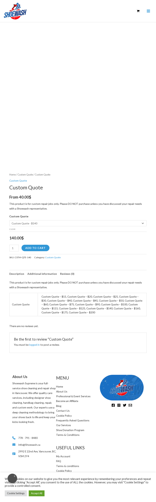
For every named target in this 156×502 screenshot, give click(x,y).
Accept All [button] (36, 493)
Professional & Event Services (73, 396)
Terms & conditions (67, 466)
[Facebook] (113, 405)
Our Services (63, 425)
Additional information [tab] (42, 273)
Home (12, 174)
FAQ (58, 461)
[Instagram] (119, 405)
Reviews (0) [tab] (67, 273)
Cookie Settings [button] (16, 493)
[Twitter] (124, 405)
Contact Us (63, 410)
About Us (61, 391)
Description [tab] (16, 273)
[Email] (130, 405)
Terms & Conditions (68, 434)
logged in (34, 344)
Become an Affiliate (67, 401)
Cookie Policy (64, 415)
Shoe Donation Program (70, 430)
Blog (58, 405)
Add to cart (35, 247)
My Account (63, 456)
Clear (12, 229)
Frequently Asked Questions (72, 420)
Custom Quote (25, 174)
